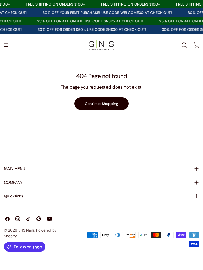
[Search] (184, 45)
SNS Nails (26, 230)
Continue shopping (101, 103)
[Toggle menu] (6, 45)
